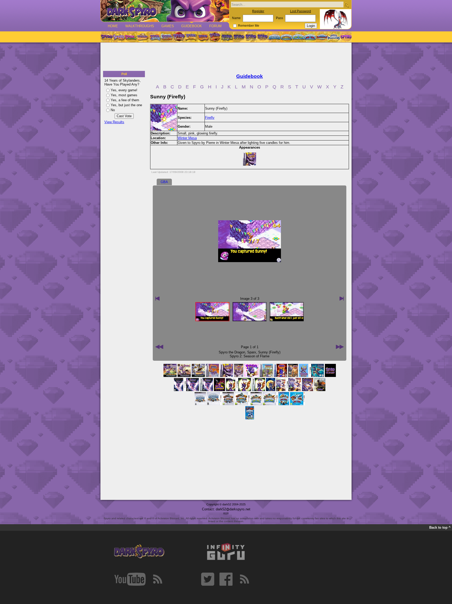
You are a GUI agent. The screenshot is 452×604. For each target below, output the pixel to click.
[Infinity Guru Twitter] (207, 579)
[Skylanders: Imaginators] (334, 37)
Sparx (251, 352)
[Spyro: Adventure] (191, 37)
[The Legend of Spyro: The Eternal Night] (251, 37)
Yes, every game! (124, 90)
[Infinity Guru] (226, 551)
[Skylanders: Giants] (286, 37)
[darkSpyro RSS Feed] (157, 579)
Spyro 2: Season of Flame (249, 356)
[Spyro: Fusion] (203, 37)
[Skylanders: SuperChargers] (322, 37)
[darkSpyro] (139, 551)
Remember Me (248, 25)
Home (113, 26)
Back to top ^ (440, 527)
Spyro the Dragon (232, 352)
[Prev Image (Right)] (342, 298)
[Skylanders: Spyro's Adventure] (275, 37)
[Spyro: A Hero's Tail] (215, 37)
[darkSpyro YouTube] (130, 579)
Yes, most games (124, 95)
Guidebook (191, 26)
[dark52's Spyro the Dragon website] (165, 11)
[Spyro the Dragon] (118, 37)
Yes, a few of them (125, 100)
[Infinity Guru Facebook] (226, 579)
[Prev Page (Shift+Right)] (340, 347)
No (113, 110)
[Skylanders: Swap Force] (298, 37)
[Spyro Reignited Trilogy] (106, 37)
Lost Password (300, 11)
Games (167, 26)
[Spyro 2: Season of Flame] (167, 37)
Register (258, 11)
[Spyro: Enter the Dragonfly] (179, 37)
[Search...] (346, 5)
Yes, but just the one (126, 105)
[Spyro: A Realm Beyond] (346, 37)
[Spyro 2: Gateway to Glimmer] (131, 37)
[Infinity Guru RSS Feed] (244, 579)
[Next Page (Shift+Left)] (159, 347)
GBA (164, 182)
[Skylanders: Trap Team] (310, 37)
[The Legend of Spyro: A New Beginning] (239, 37)
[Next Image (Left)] (157, 298)
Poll (124, 74)
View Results (114, 122)
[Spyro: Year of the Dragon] (143, 37)
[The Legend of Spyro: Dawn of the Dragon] (263, 37)
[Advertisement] (226, 57)
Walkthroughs (139, 26)
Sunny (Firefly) (269, 352)
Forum (215, 26)
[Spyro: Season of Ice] (155, 37)
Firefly (209, 118)
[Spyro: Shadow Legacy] (227, 37)
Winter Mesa (187, 138)
